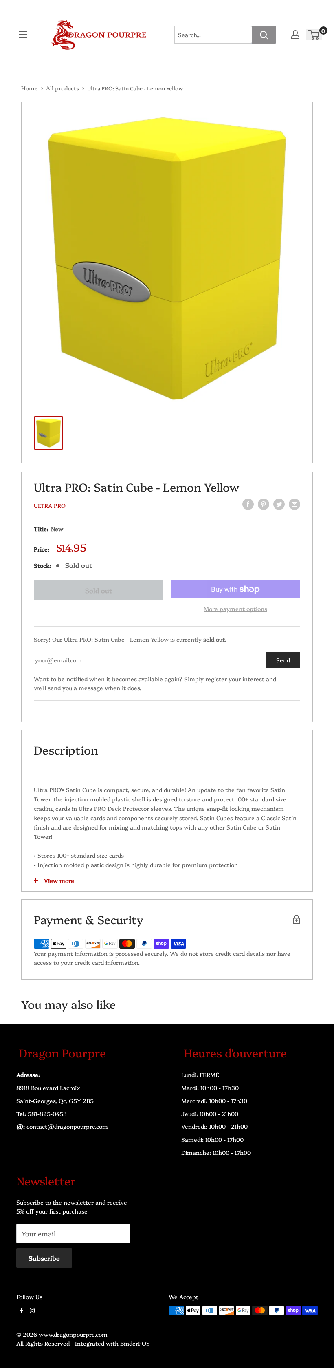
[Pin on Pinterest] (263, 504)
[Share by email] (294, 504)
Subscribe (44, 1257)
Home (29, 88)
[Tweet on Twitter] (279, 504)
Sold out (98, 590)
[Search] (264, 35)
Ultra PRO (50, 505)
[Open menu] (22, 34)
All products (62, 88)
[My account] (295, 34)
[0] (314, 34)
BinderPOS (135, 1343)
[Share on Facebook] (248, 504)
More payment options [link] (235, 609)
